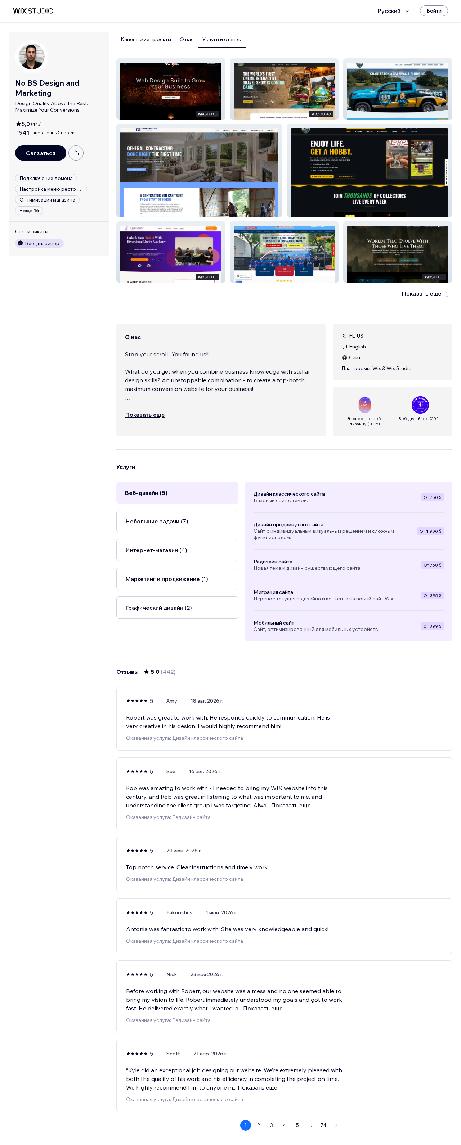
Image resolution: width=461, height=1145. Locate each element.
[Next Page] (336, 1125)
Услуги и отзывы (222, 39)
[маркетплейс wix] (33, 11)
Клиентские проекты (146, 39)
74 (323, 1125)
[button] (170, 89)
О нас (187, 39)
